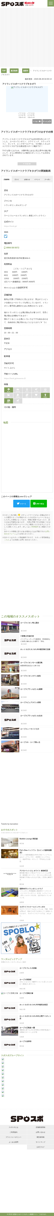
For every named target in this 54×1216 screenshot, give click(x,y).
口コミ (17, 179)
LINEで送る (40, 504)
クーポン (47, 179)
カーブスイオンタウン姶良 (30, 676)
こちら (6, 540)
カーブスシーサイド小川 (29, 729)
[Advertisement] (27, 37)
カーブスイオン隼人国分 (29, 623)
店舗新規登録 (40, 1127)
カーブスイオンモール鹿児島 (31, 663)
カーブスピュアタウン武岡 (30, 702)
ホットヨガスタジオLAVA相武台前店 (34, 1005)
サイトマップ (40, 1142)
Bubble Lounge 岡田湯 (29, 839)
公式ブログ (40, 1147)
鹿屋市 (25, 71)
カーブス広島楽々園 (27, 1028)
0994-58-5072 (12, 248)
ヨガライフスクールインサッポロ (32, 907)
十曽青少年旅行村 (27, 636)
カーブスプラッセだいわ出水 (31, 716)
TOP (4, 71)
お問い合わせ (40, 1132)
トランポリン (9, 205)
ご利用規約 (34, 527)
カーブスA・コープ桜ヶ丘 (30, 742)
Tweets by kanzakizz (9, 824)
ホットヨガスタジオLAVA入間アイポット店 (35, 1017)
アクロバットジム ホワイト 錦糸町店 (34, 871)
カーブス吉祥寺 (25, 1041)
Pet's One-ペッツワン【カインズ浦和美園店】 (36, 851)
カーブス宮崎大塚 (26, 993)
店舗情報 (6, 179)
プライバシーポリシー (13, 1137)
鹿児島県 (14, 71)
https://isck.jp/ (10, 226)
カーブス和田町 (25, 980)
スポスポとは (13, 1127)
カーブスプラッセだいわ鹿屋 (31, 689)
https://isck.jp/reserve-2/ (15, 378)
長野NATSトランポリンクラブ (31, 889)
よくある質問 (13, 1142)
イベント (37, 179)
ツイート (23, 504)
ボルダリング (21, 205)
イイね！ (37, 121)
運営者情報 (40, 1137)
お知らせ (27, 179)
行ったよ (47, 121)
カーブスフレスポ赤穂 (28, 968)
